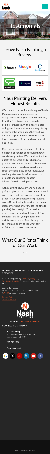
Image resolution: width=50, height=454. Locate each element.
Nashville (25, 278)
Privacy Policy (7, 297)
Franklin (15, 281)
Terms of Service (9, 299)
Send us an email (14, 348)
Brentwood (7, 281)
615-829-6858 (13, 342)
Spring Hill (34, 278)
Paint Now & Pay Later (29, 321)
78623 (6, 293)
